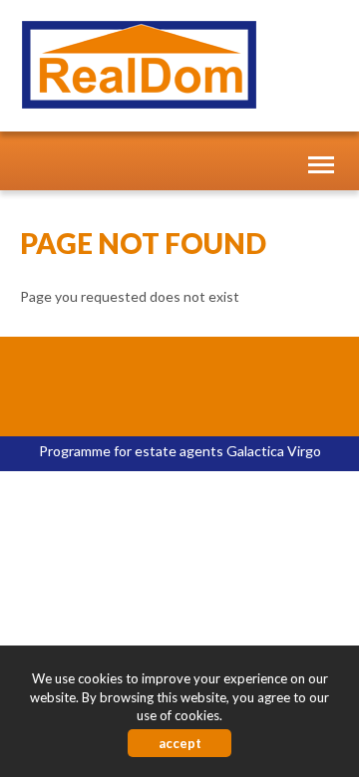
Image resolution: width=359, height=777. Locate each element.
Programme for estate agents (132, 450)
